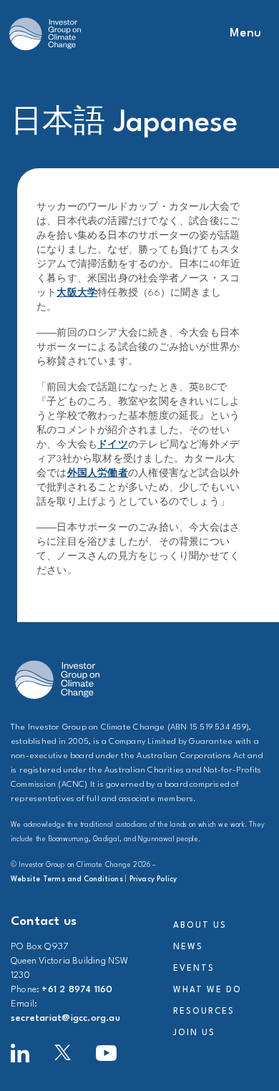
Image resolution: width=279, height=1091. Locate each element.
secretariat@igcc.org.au (65, 1018)
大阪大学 (77, 293)
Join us (194, 1033)
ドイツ (112, 445)
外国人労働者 (97, 473)
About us (199, 925)
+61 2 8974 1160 (76, 989)
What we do (207, 990)
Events (194, 968)
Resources (203, 1011)
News (188, 947)
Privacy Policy (153, 879)
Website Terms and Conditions (67, 879)
